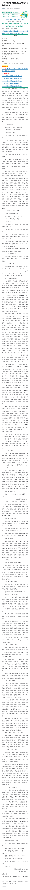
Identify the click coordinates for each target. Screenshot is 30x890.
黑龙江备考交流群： (12, 19)
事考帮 (3, 8)
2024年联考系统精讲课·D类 (10, 83)
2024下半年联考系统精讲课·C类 (12, 81)
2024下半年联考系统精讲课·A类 (12, 76)
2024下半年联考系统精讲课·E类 (12, 86)
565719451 (21, 19)
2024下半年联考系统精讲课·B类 (12, 78)
